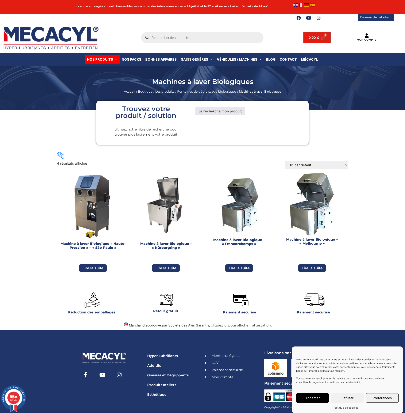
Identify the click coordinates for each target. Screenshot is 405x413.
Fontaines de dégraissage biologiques (206, 91)
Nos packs (131, 59)
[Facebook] (298, 18)
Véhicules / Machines (237, 59)
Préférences (382, 398)
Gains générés (194, 59)
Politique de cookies (345, 407)
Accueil (129, 91)
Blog (270, 59)
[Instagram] (318, 18)
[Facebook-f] (85, 374)
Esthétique (156, 395)
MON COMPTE (367, 39)
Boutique (145, 91)
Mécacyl (309, 59)
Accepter (312, 398)
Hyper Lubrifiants (162, 356)
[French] (301, 5)
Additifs (154, 366)
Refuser (348, 398)
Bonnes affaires (161, 59)
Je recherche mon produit (220, 111)
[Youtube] (308, 18)
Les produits (164, 91)
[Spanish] (312, 5)
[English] (296, 5)
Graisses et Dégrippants (168, 375)
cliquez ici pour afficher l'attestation (241, 325)
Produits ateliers (161, 385)
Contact (288, 59)
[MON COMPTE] (366, 35)
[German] (307, 5)
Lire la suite (92, 268)
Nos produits (100, 59)
